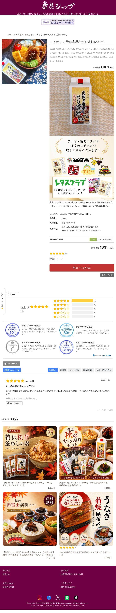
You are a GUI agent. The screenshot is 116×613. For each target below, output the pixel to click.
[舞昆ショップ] (58, 5)
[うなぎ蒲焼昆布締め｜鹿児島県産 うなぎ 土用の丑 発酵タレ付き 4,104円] (86, 519)
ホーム (10, 35)
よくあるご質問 (46, 14)
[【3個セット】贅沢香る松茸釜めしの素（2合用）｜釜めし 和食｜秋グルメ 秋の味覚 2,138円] (30, 453)
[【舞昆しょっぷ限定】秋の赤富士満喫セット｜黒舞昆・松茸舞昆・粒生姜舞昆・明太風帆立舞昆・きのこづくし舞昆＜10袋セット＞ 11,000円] (30, 519)
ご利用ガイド (66, 583)
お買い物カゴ (79, 14)
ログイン (94, 14)
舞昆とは (32, 14)
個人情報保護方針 (68, 587)
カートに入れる (83, 268)
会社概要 (64, 571)
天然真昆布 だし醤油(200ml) (24, 398)
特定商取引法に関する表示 (72, 574)
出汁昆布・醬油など (24, 35)
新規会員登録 (8, 587)
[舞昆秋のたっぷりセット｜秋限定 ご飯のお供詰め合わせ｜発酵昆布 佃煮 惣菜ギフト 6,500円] (86, 453)
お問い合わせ (62, 14)
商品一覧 (21, 14)
